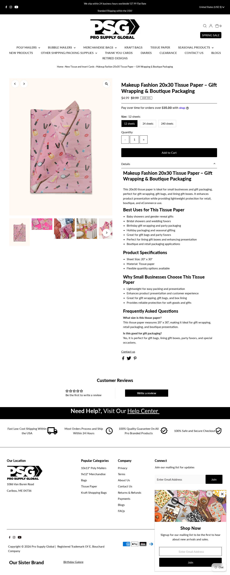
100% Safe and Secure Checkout (194, 430)
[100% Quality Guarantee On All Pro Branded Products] (164, 433)
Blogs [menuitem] (216, 52)
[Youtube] (16, 7)
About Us (124, 480)
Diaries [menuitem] (146, 52)
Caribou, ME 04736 (19, 490)
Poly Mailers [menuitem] (27, 47)
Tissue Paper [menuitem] (160, 47)
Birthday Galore (73, 562)
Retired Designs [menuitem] (115, 58)
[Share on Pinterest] (135, 359)
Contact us (128, 351)
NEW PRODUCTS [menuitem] (21, 52)
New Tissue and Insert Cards (79, 66)
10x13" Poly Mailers (93, 468)
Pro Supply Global (43, 546)
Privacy (122, 468)
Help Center (143, 410)
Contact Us (125, 486)
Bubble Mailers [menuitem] (60, 47)
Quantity (127, 132)
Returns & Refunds (129, 492)
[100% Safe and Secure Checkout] (218, 433)
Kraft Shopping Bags (94, 492)
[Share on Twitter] (129, 359)
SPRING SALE (211, 35)
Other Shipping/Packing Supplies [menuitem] (68, 52)
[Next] (24, 84)
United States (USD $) (210, 7)
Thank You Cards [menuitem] (119, 52)
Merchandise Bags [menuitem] (98, 47)
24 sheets (148, 123)
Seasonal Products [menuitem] (194, 47)
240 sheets (167, 123)
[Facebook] (6, 7)
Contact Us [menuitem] (194, 52)
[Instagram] (11, 7)
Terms (121, 474)
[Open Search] (204, 25)
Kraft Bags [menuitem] (133, 47)
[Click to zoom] (106, 84)
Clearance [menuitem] (168, 52)
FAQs (121, 511)
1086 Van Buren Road (20, 484)
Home (60, 66)
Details (125, 164)
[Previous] (15, 84)
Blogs (121, 504)
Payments (124, 498)
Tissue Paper (89, 486)
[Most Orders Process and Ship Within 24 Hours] (109, 433)
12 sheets (129, 123)
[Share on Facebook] (123, 359)
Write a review (146, 393)
